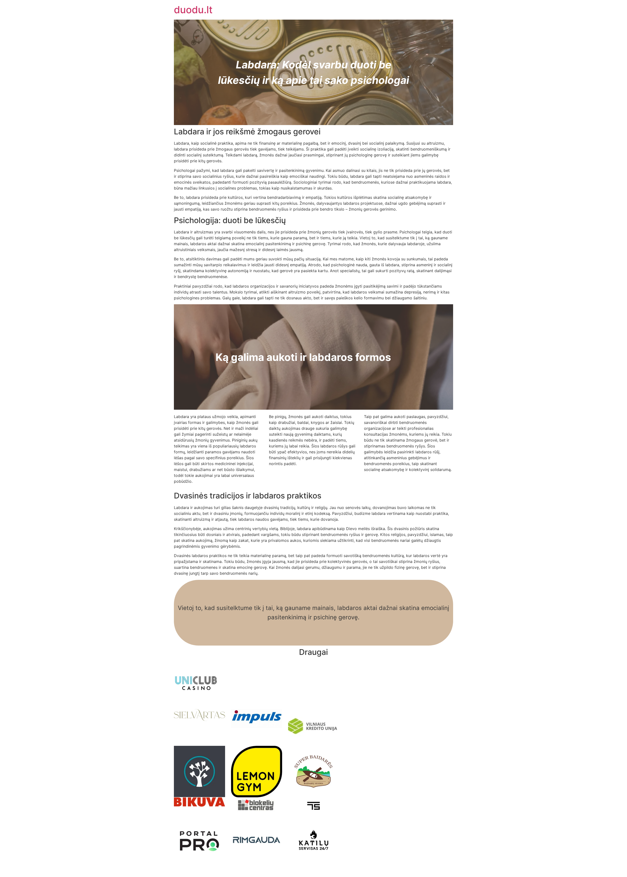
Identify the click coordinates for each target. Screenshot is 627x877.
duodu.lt (193, 10)
